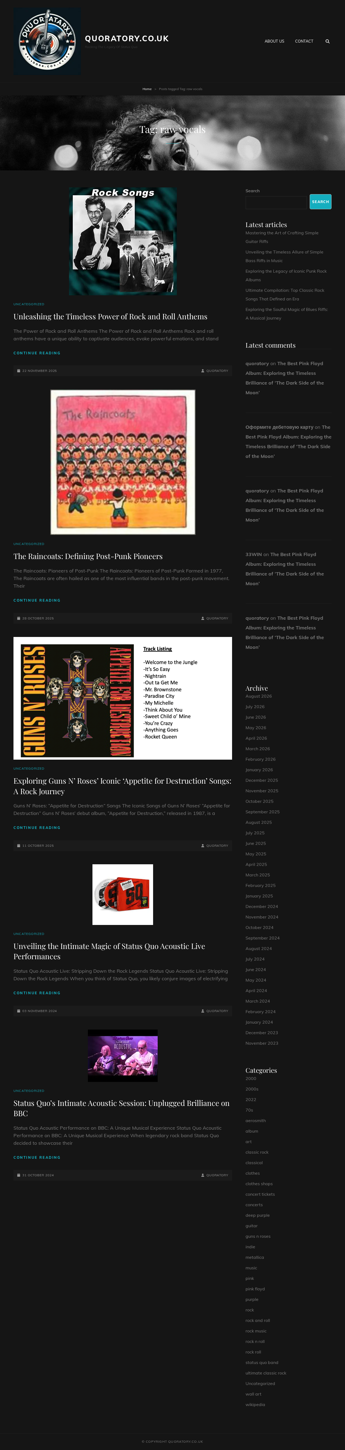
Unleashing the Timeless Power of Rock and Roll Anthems (110, 316)
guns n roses (258, 1236)
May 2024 (256, 980)
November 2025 (262, 790)
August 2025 (259, 822)
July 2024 (255, 959)
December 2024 (262, 906)
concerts (254, 1204)
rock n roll (255, 1341)
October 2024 (260, 927)
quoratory (217, 371)
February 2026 (261, 759)
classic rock (257, 1152)
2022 (251, 1099)
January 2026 (259, 769)
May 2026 (256, 727)
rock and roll (258, 1320)
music (251, 1267)
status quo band (262, 1362)
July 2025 (255, 832)
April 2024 (256, 990)
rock (250, 1309)
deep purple (258, 1215)
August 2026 (259, 696)
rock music (256, 1331)
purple (252, 1299)
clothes (253, 1173)
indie (250, 1246)
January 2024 (259, 1022)
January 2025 (259, 896)
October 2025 (260, 801)
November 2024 (262, 917)
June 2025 (256, 843)
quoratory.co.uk (127, 38)
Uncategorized (29, 304)
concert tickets (260, 1194)
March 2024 (258, 1001)
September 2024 (263, 938)
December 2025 (262, 780)
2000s (252, 1089)
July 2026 (255, 706)
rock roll (253, 1352)
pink (250, 1278)
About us (274, 41)
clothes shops (259, 1183)
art (249, 1141)
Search (253, 190)
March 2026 (258, 748)
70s (249, 1110)
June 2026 (256, 717)
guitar (252, 1225)
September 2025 (263, 811)
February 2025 (261, 885)
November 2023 (262, 1043)
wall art (253, 1394)
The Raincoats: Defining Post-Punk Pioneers (88, 556)
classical (254, 1162)
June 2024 (256, 969)
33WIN (254, 554)
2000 (251, 1078)
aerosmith (256, 1120)
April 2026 (256, 738)
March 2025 (258, 874)
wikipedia (255, 1404)
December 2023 (262, 1032)
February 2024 (261, 1011)
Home (147, 89)
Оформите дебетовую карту (279, 427)
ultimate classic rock (266, 1373)
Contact (304, 41)
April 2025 (256, 864)
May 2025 (256, 853)
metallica (255, 1257)
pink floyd (255, 1288)
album (252, 1131)
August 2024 (259, 948)
